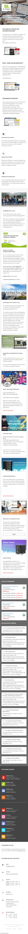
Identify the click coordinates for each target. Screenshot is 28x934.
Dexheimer (7, 1)
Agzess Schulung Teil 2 (8, 613)
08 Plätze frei (6, 591)
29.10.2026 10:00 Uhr (10, 595)
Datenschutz (8, 928)
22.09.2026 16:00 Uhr (10, 593)
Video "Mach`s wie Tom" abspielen (11, 397)
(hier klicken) (10, 276)
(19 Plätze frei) (19, 595)
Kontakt (14, 928)
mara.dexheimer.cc (7, 78)
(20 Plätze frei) (19, 597)
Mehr (14, 534)
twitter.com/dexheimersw (12, 874)
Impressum (19, 928)
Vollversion (8, 778)
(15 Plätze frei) (19, 593)
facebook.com (9, 894)
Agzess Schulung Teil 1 (8, 603)
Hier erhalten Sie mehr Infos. (9, 42)
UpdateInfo (17, 778)
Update (13, 778)
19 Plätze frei (6, 608)
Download (8, 785)
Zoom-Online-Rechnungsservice (10, 586)
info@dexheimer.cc (21, 850)
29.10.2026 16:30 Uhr (10, 597)
